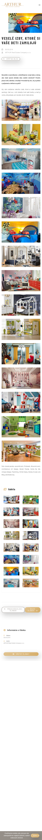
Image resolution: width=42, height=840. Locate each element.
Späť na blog (12, 59)
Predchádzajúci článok (14, 610)
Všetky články (22, 654)
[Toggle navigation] (39, 5)
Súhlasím (36, 835)
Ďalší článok (31, 610)
